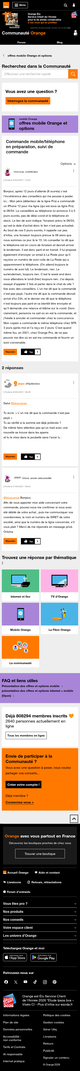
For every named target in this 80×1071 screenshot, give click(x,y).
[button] (73, 170)
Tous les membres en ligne (26, 735)
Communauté (24, 33)
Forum (21, 42)
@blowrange (19, 403)
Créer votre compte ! (23, 784)
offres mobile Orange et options (30, 55)
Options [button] (66, 164)
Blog (60, 42)
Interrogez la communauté (27, 101)
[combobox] (35, 74)
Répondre (10, 352)
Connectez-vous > (20, 802)
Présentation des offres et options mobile (30, 686)
